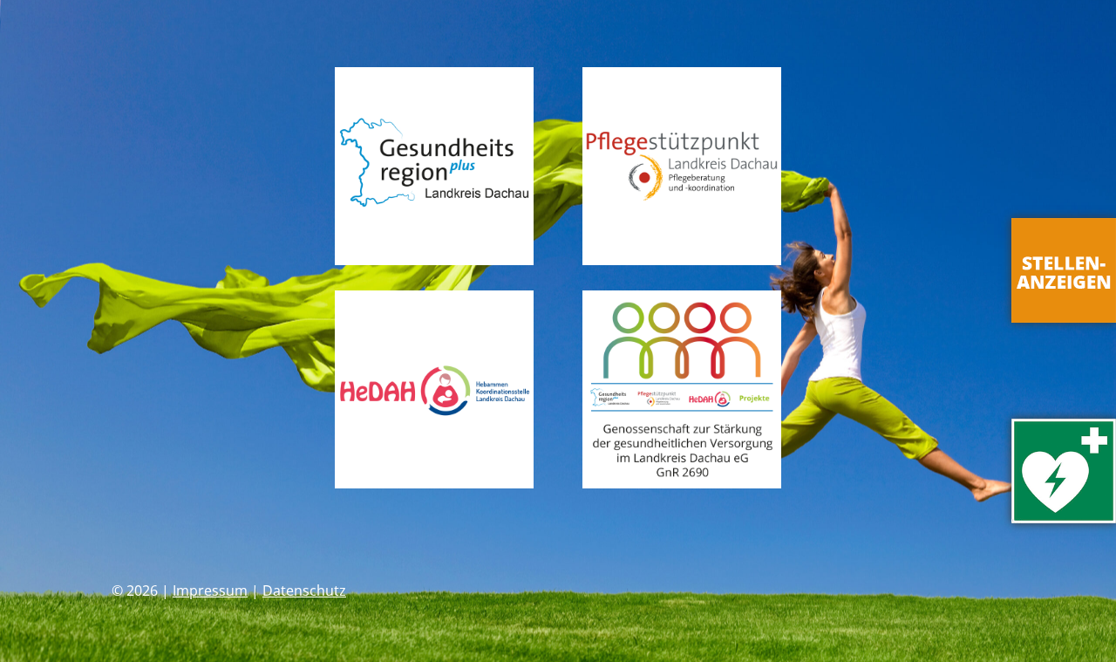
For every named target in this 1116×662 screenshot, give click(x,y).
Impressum (210, 590)
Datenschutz (304, 590)
